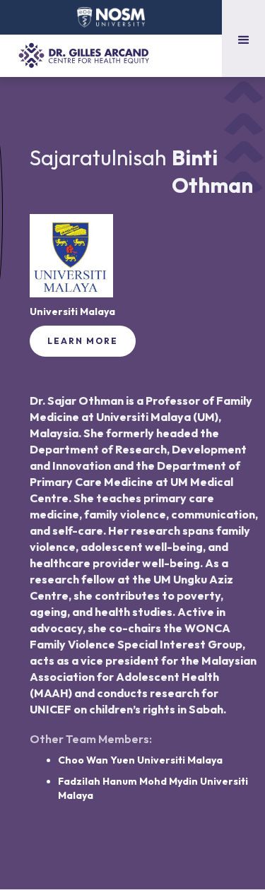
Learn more (82, 341)
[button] (243, 38)
